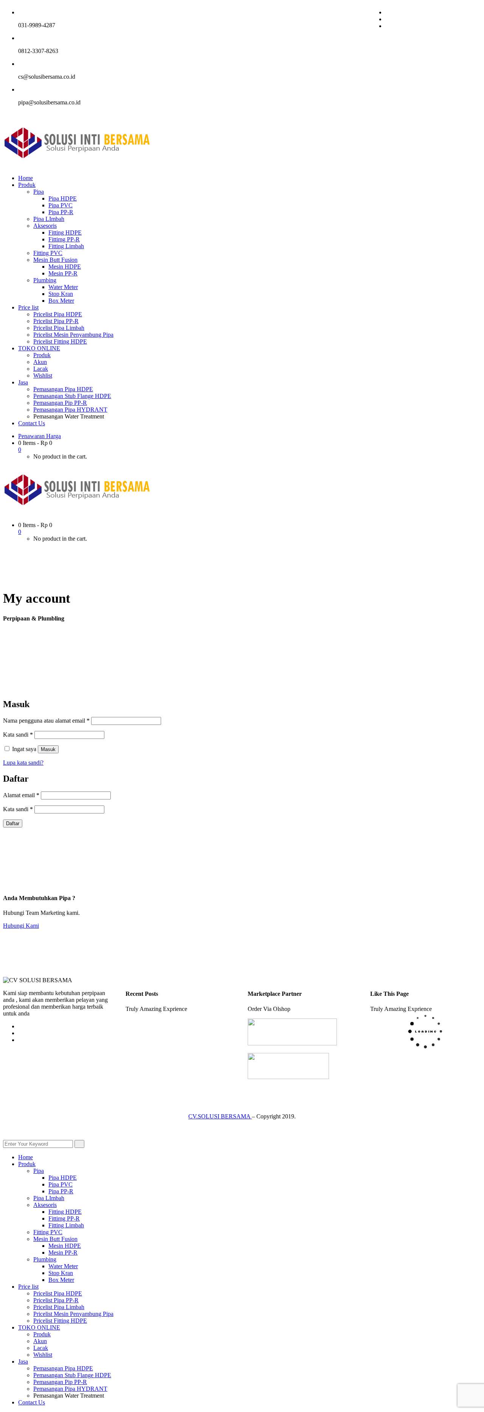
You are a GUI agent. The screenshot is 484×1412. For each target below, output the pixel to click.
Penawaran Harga (39, 436)
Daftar (12, 823)
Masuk (48, 749)
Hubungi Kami (21, 925)
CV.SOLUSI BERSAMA (220, 1116)
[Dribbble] (20, 1040)
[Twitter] (387, 19)
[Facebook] (387, 12)
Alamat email (21, 795)
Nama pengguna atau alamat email (46, 720)
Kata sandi (18, 734)
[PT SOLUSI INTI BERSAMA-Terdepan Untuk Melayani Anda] (77, 165)
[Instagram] (387, 26)
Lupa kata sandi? (23, 762)
